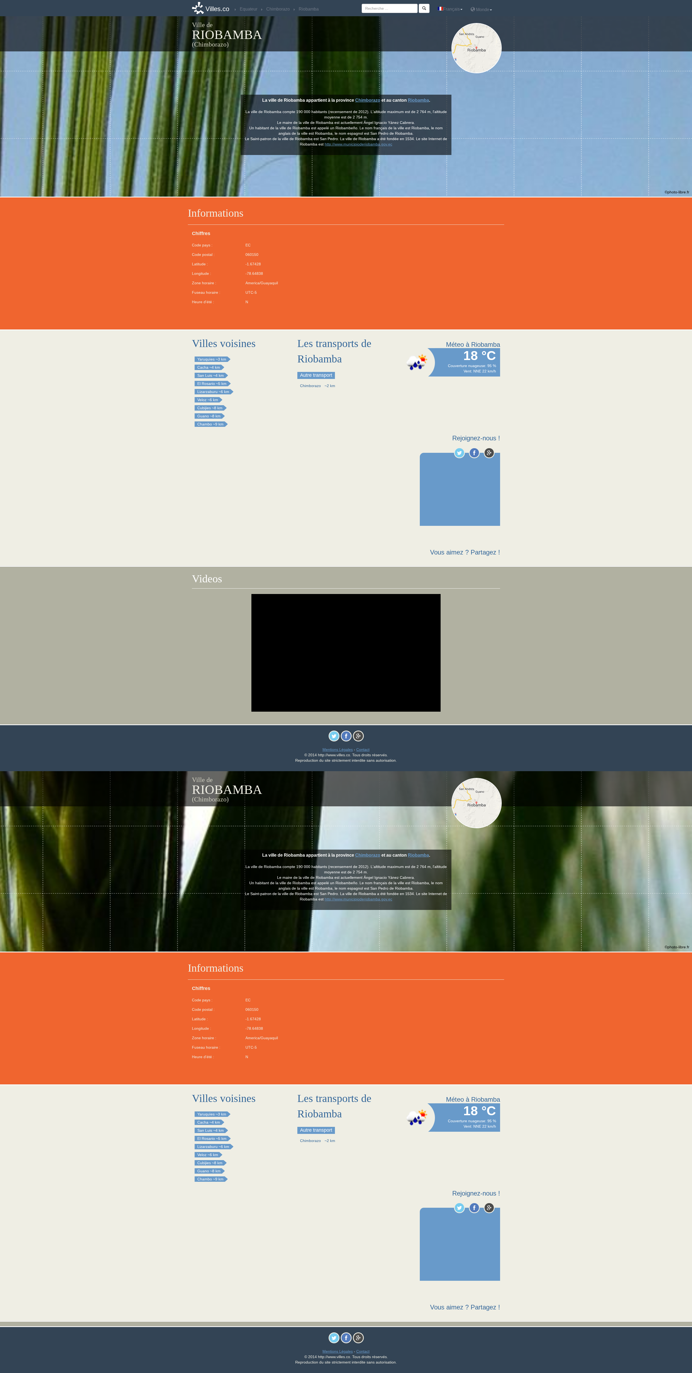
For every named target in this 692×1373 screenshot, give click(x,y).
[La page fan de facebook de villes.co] (474, 452)
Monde (482, 9)
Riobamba (418, 100)
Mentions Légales (337, 749)
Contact (363, 749)
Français (451, 9)
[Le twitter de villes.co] (459, 452)
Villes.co (217, 8)
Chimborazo (367, 100)
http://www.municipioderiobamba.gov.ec (358, 144)
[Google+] (489, 452)
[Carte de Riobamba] (477, 48)
